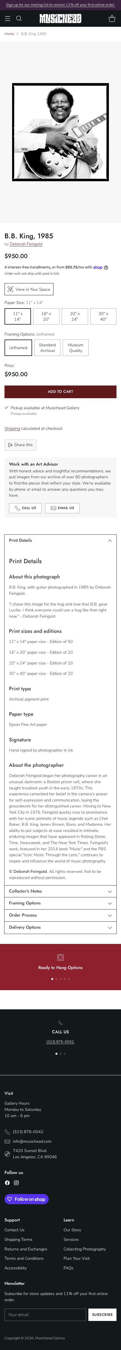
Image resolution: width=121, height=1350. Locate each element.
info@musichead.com (32, 1141)
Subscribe (102, 1314)
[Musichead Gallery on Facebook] (7, 1183)
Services (71, 1239)
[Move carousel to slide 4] (65, 979)
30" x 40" (103, 316)
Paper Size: (24, 302)
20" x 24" (75, 316)
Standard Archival (47, 347)
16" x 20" (46, 316)
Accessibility (16, 1268)
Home (9, 33)
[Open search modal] (18, 18)
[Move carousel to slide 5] (69, 979)
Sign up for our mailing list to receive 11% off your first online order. (60, 4)
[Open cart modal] (112, 18)
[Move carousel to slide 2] (56, 979)
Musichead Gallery (50, 1338)
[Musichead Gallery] (60, 18)
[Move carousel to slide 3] (61, 979)
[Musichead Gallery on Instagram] (16, 1183)
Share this (23, 445)
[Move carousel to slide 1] (52, 979)
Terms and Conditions (24, 1258)
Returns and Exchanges (26, 1249)
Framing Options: (29, 334)
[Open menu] (7, 18)
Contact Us (14, 1230)
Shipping (12, 428)
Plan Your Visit (77, 1258)
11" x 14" (18, 316)
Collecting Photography (85, 1249)
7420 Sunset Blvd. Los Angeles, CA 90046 (35, 1154)
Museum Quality (75, 347)
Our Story (72, 1230)
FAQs (68, 1268)
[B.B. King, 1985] (60, 132)
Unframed (18, 348)
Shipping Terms (18, 1239)
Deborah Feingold (26, 244)
